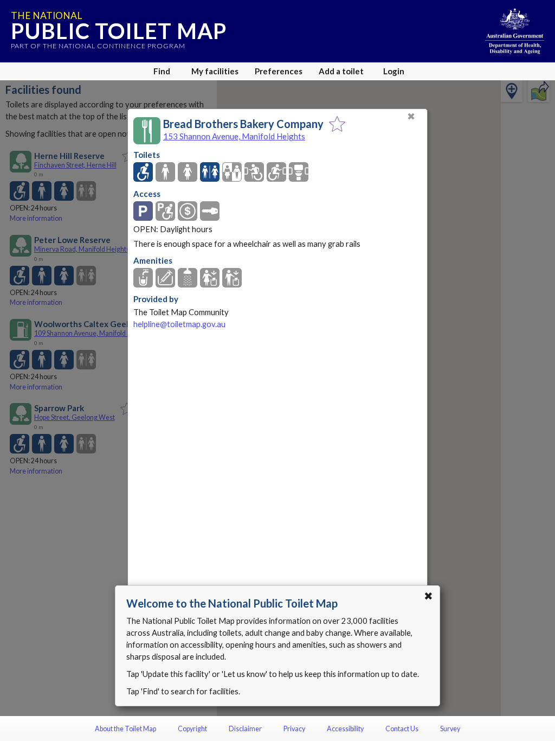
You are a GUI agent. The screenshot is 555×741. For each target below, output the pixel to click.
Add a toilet (341, 71)
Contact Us (401, 729)
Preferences (278, 71)
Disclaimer (245, 729)
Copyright (192, 729)
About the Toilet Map (125, 729)
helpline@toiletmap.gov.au (179, 324)
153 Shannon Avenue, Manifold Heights (234, 136)
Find (161, 71)
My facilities (214, 71)
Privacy (294, 729)
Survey (450, 729)
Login (393, 71)
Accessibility (345, 729)
